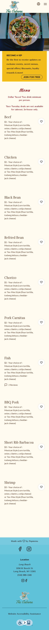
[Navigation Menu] (45, 4)
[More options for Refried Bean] (41, 242)
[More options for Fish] (41, 362)
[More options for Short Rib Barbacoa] (41, 447)
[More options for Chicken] (41, 161)
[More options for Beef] (41, 121)
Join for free (31, 77)
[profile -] (38, 4)
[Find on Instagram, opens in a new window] (29, 549)
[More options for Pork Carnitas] (41, 322)
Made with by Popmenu (20, 541)
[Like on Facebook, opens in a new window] (20, 549)
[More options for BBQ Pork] (41, 406)
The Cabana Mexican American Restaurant (24, 597)
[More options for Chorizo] (41, 282)
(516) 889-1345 (24, 575)
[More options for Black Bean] (41, 202)
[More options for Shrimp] (41, 487)
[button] (24, 130)
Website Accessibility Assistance (24, 613)
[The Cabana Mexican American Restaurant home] (14, 7)
